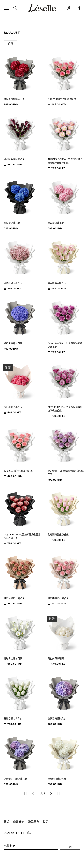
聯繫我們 (18, 822)
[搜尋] (15, 8)
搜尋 (46, 822)
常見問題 (33, 822)
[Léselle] (42, 8)
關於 (6, 822)
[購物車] (77, 8)
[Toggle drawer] (6, 8)
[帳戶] (68, 8)
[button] (51, 793)
